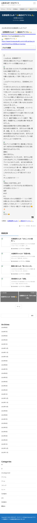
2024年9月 (4, 361)
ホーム (18, 306)
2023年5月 (4, 427)
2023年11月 (4, 402)
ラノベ (3, 489)
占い (2, 498)
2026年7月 (4, 331)
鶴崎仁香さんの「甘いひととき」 (22, 266)
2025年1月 (4, 344)
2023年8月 (4, 415)
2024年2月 (4, 390)
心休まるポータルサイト (10, 3)
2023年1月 (4, 444)
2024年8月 (4, 365)
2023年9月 (4, 411)
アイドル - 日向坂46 (19, 20)
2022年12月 (4, 448)
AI (2, 464)
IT (2, 469)
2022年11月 (4, 452)
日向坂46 (4, 502)
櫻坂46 (3, 506)
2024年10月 (4, 356)
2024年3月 (4, 386)
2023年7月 (4, 419)
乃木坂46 (4, 494)
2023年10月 (4, 406)
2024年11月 (4, 352)
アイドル (3, 477)
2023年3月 (4, 436)
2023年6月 (4, 423)
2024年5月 (4, 377)
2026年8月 (4, 327)
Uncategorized (5, 473)
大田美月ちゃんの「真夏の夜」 (21, 254)
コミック (3, 485)
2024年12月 (4, 348)
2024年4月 (4, 381)
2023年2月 (4, 440)
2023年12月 (4, 398)
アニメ (3, 481)
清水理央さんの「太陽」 (19, 279)
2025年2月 (4, 340)
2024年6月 (4, 373)
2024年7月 (4, 369)
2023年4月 (4, 431)
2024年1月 (4, 394)
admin (34, 226)
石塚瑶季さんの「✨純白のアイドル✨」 (20, 221)
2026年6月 (4, 336)
